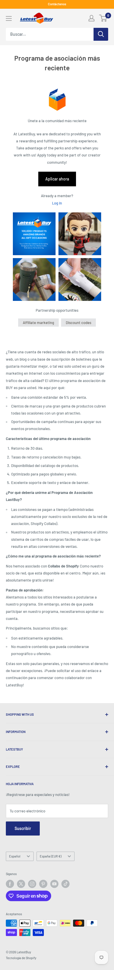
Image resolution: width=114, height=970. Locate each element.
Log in (57, 203)
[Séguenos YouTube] (54, 884)
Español (14, 856)
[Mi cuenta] (91, 18)
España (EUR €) (50, 856)
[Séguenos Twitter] (21, 884)
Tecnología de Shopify (21, 958)
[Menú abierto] (9, 18)
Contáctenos (57, 4)
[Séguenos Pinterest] (43, 884)
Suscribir (23, 828)
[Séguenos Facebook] (10, 884)
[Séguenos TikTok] (65, 884)
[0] (103, 18)
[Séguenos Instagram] (32, 884)
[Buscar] (101, 34)
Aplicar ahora (57, 178)
